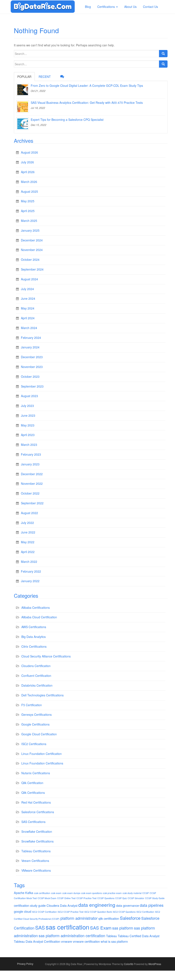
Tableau (111, 936)
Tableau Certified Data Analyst (138, 936)
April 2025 (28, 211)
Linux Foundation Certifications (42, 763)
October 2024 (30, 259)
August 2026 (29, 152)
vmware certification (86, 941)
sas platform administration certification (72, 935)
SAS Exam (100, 927)
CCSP (145, 893)
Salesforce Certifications (37, 812)
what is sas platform (114, 941)
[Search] (163, 53)
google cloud (22, 911)
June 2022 (28, 532)
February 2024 (31, 337)
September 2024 (32, 269)
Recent (45, 76)
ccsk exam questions (91, 893)
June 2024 (28, 298)
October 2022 (30, 493)
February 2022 (31, 571)
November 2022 (32, 483)
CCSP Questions (105, 898)
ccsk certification (42, 893)
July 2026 (27, 162)
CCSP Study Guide (155, 898)
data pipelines (151, 905)
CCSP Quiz (121, 898)
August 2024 (29, 279)
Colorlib (128, 964)
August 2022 (29, 513)
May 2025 (27, 201)
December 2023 (32, 357)
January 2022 (30, 581)
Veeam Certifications (35, 860)
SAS (40, 927)
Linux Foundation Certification (41, 753)
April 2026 (28, 172)
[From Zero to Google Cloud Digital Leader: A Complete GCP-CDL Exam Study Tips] (22, 89)
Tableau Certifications (36, 851)
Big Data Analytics (33, 637)
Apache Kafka (23, 892)
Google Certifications (35, 724)
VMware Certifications (36, 870)
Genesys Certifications (36, 714)
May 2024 (27, 308)
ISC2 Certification (145, 911)
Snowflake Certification (36, 831)
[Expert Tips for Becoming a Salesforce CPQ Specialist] (22, 123)
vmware (66, 941)
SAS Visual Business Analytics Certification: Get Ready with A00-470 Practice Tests (87, 102)
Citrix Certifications (34, 646)
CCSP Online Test (66, 898)
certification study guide (30, 905)
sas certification (67, 926)
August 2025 (29, 191)
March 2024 (29, 328)
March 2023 (29, 444)
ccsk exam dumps (71, 893)
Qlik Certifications (33, 792)
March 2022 (29, 561)
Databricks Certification (36, 685)
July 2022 (27, 522)
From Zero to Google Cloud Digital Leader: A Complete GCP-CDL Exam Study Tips (87, 85)
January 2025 (30, 230)
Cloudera (53, 905)
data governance (127, 905)
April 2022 (28, 552)
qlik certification (108, 918)
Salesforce (130, 918)
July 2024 (27, 289)
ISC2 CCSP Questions (124, 911)
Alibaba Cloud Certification (39, 617)
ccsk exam (56, 893)
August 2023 (29, 396)
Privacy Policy (25, 963)
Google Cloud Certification (39, 734)
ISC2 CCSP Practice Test (70, 911)
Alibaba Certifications (35, 607)
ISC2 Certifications (33, 744)
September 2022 (32, 503)
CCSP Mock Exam (47, 898)
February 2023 (31, 454)
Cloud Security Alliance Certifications (46, 656)
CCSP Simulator (136, 898)
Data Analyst (68, 905)
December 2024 (32, 240)
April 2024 (28, 318)
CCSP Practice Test (86, 898)
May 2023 (27, 425)
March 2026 (29, 182)
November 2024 (32, 250)
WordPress (154, 964)
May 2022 (27, 542)
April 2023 (28, 435)
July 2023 (27, 406)
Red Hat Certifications (36, 802)
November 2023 (32, 367)
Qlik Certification (32, 783)
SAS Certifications (33, 822)
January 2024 (30, 347)
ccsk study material (131, 893)
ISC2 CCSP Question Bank (98, 911)
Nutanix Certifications (35, 773)
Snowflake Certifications (37, 841)
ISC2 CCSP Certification (44, 911)
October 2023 (30, 376)
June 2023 (28, 415)
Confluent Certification (36, 675)
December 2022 (32, 474)
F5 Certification (31, 705)
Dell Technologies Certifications (42, 695)
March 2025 (29, 220)
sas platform (122, 928)
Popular (24, 76)
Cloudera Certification (36, 666)
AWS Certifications (33, 627)
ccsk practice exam (112, 893)
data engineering (96, 904)
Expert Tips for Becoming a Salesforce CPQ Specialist (67, 119)
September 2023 (32, 386)
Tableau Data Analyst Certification (37, 941)
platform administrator (79, 918)
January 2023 (30, 464)
